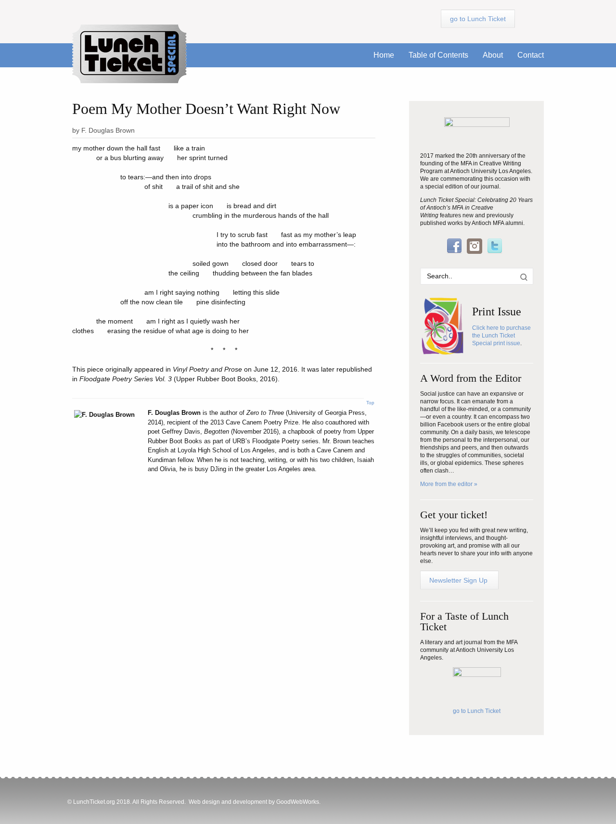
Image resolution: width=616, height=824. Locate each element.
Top (370, 402)
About (493, 55)
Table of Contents (438, 55)
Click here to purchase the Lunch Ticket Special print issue (501, 336)
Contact (530, 55)
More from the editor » (448, 484)
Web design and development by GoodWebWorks (254, 802)
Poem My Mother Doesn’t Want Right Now (206, 108)
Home (383, 55)
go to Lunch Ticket (476, 711)
